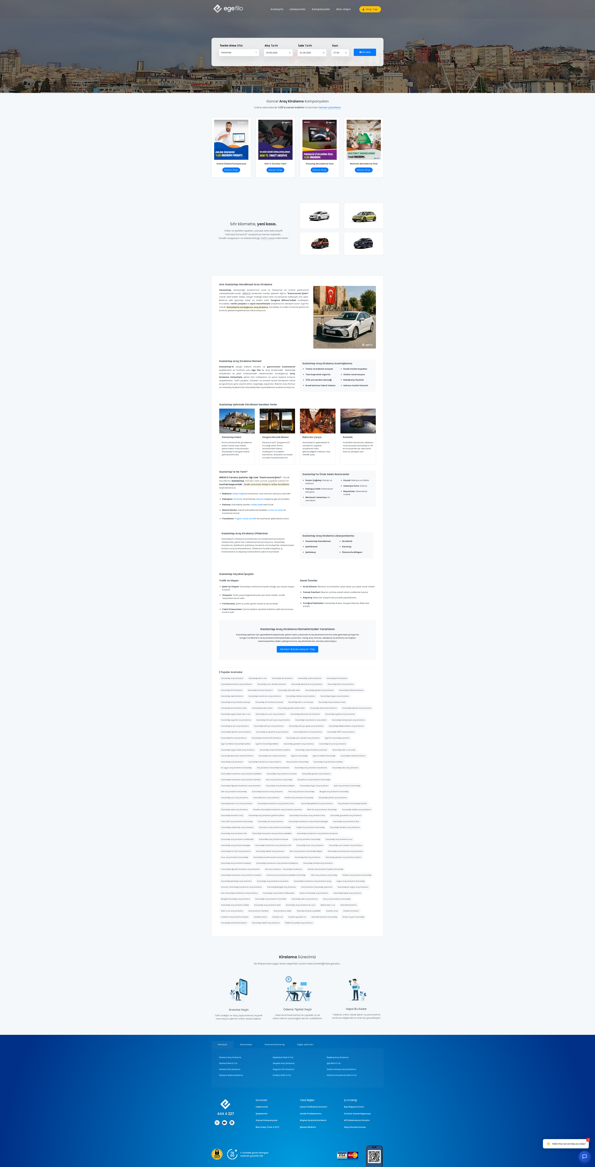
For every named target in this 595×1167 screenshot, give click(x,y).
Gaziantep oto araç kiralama (270, 821)
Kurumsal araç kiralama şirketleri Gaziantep (286, 875)
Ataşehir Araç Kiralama (284, 1063)
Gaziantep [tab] (246, 1044)
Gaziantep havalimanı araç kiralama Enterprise (277, 863)
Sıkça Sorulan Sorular (355, 1127)
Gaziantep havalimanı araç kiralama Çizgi (312, 881)
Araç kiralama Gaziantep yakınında (316, 887)
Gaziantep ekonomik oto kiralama (305, 714)
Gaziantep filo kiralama (337, 678)
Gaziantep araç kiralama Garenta (236, 863)
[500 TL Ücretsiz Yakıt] (275, 138)
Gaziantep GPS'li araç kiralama (341, 732)
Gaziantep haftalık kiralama (351, 690)
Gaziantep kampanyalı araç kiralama (348, 720)
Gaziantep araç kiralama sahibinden (237, 839)
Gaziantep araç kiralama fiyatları (328, 762)
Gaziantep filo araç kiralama (233, 738)
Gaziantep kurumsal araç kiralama (236, 684)
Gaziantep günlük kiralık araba (291, 708)
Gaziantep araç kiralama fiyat (267, 905)
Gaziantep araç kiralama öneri (331, 702)
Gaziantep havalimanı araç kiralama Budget (308, 821)
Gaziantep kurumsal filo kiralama (266, 738)
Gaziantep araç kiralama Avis (346, 821)
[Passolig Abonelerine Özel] (319, 138)
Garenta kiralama (351, 911)
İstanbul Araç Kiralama (230, 1057)
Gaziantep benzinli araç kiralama (356, 708)
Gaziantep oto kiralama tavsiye (269, 702)
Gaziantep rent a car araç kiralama (236, 803)
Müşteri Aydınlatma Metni (313, 1120)
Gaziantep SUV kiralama (231, 690)
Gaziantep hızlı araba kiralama (272, 755)
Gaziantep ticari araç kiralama (310, 845)
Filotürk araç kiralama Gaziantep (356, 875)
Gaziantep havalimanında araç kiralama (271, 857)
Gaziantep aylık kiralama (232, 696)
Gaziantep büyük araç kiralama (347, 893)
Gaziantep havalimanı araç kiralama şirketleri (241, 773)
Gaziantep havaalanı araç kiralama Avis (307, 815)
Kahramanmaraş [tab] (275, 1044)
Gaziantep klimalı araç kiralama (308, 732)
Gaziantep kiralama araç (232, 815)
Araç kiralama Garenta (258, 911)
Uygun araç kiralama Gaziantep (351, 881)
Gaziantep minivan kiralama (260, 690)
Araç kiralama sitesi (282, 911)
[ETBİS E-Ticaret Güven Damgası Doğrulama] (239, 1154)
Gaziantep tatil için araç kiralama (269, 726)
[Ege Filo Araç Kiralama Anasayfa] (229, 9)
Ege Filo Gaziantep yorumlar (337, 738)
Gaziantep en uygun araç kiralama (353, 887)
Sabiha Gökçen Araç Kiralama (341, 1069)
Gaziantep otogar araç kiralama (334, 696)
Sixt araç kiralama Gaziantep (234, 791)
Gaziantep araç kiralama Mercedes (278, 893)
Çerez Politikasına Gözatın (313, 1106)
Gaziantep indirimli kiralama (353, 755)
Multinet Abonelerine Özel (363, 163)
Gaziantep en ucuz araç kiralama (270, 714)
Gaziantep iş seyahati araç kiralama (272, 732)
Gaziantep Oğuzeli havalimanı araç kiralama (241, 785)
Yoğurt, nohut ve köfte (245, 518)
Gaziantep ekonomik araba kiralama (237, 755)
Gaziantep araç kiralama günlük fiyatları (266, 815)
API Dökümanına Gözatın (357, 1120)
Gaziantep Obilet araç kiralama (266, 923)
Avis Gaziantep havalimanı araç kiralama (239, 893)
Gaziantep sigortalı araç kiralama (340, 714)
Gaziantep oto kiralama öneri (234, 708)
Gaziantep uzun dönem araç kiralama (303, 738)
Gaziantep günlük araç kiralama (319, 690)
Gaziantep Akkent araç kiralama (270, 851)
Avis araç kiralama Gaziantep (279, 779)
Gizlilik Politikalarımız (311, 1113)
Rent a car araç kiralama (232, 911)
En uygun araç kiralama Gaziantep (236, 767)
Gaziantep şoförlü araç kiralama (333, 797)
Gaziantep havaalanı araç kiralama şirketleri (272, 833)
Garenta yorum (260, 917)
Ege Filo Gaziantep (299, 755)
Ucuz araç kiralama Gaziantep (234, 857)
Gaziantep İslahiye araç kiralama (318, 863)
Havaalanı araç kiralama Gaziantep (275, 827)
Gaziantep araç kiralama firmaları (282, 773)
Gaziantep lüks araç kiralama (341, 684)
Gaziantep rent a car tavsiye (300, 702)
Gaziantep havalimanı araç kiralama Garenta (241, 875)
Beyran (260, 499)
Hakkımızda (262, 1106)
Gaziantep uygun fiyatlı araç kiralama (237, 750)
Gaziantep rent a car (258, 678)
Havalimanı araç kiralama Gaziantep (314, 779)
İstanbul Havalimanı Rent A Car (342, 1075)
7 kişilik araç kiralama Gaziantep (310, 827)
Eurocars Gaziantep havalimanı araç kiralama (241, 887)
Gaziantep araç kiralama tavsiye (235, 702)
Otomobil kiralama (348, 905)
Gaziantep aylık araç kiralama (234, 809)
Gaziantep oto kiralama (282, 678)
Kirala (366, 52)
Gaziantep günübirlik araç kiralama (345, 815)
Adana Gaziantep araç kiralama (314, 893)
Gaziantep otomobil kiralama (234, 923)
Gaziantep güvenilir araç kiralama (299, 744)
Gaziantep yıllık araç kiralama (304, 899)
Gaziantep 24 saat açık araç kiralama (273, 720)
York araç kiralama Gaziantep (301, 791)
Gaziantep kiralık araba (262, 708)
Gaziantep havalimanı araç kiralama (264, 696)
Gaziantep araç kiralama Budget (235, 845)
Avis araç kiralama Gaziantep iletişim (306, 851)
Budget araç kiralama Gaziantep (334, 791)
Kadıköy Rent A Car (282, 1075)
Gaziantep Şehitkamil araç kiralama (317, 803)
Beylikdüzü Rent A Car (283, 1057)
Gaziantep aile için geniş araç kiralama (306, 726)
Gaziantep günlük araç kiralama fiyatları (343, 857)
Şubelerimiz (261, 1113)
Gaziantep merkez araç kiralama (300, 696)
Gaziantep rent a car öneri (343, 750)
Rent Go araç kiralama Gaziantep (322, 809)
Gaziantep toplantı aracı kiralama (236, 732)
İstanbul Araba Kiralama (231, 1075)
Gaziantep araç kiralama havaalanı (273, 881)
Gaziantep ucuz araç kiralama (234, 797)
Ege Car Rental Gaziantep (324, 755)
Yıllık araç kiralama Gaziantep (324, 875)
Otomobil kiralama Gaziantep (324, 917)
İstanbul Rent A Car (228, 1063)
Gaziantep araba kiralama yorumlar (311, 750)
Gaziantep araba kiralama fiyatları (275, 750)
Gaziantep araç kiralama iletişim (280, 785)
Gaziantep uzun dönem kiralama (271, 684)
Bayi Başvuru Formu (354, 1106)
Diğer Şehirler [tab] (305, 1044)
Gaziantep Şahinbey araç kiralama (236, 881)
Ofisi (231, 45)
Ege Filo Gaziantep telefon (267, 744)
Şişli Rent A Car (334, 1063)
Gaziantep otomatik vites (289, 690)
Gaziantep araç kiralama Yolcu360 (270, 899)
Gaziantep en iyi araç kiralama (332, 744)
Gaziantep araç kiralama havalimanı (311, 767)
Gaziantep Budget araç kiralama (281, 887)
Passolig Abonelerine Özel (319, 163)
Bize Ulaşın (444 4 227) (267, 1127)
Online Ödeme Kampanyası (231, 163)
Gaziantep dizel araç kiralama (323, 708)
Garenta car (277, 917)
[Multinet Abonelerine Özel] (363, 138)
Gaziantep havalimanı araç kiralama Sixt (273, 845)
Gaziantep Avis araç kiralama (266, 797)
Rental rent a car (328, 905)
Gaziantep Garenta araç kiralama (345, 827)
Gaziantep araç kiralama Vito (234, 833)
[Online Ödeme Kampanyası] (231, 138)
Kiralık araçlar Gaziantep (353, 917)
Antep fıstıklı (257, 504)
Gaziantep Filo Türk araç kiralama (236, 851)
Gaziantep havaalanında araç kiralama (345, 851)
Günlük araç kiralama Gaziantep (299, 797)
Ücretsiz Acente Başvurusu (357, 1113)
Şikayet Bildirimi (308, 1127)
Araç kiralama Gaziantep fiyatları (352, 803)
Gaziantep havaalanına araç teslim (311, 720)
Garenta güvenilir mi (297, 917)
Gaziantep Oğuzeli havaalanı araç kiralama (240, 869)
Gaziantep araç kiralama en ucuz (300, 905)
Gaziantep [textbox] (226, 52)
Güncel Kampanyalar (267, 1120)
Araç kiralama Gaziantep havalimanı (273, 767)
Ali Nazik (238, 499)
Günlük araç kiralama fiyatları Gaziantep (325, 869)
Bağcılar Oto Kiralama (283, 1069)
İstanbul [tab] (222, 1044)
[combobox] (239, 52)
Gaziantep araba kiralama (309, 678)
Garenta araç (332, 911)
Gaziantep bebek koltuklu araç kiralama (346, 726)
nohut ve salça (275, 510)
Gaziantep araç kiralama (232, 678)
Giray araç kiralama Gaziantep (336, 899)
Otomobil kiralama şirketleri (309, 911)
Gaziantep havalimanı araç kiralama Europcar (317, 833)
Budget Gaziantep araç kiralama (235, 899)
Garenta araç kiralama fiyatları (235, 917)
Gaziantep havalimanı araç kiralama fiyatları (241, 779)
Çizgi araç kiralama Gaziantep (306, 839)
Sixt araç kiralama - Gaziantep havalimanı (283, 869)
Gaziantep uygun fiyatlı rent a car (235, 714)
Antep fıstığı (238, 493)
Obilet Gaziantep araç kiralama (299, 923)
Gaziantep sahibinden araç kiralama (237, 827)
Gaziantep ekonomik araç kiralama (306, 684)
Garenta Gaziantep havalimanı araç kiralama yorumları (277, 809)
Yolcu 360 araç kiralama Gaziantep (237, 821)
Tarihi (271, 45)
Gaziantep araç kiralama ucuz (339, 839)
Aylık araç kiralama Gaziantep (347, 785)
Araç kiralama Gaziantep (297, 762)
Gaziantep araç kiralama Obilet (235, 905)
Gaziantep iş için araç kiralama (235, 726)
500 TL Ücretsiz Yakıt (275, 163)
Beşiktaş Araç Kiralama (338, 1057)
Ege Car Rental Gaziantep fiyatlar (235, 744)
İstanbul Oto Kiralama (229, 1069)
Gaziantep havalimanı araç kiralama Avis (276, 803)
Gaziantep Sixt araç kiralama (307, 857)
